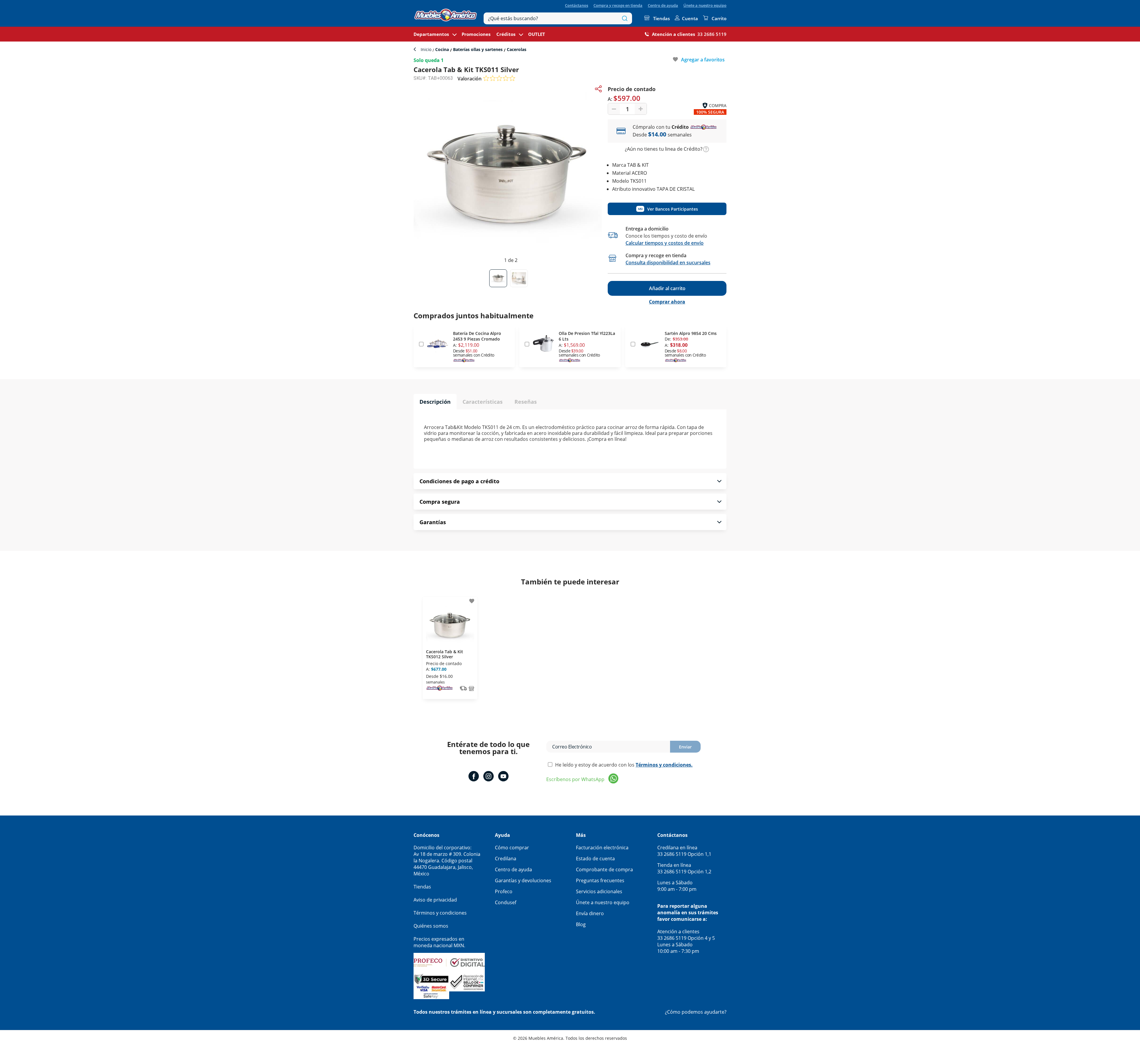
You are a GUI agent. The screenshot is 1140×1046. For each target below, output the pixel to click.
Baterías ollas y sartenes (478, 49)
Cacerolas (516, 49)
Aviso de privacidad (435, 899)
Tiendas (661, 18)
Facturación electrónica (602, 847)
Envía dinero (590, 913)
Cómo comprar (512, 847)
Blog (581, 924)
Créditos (505, 34)
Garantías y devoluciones (523, 880)
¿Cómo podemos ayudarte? (695, 1012)
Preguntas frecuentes (600, 880)
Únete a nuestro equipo (704, 5)
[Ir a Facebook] (473, 777)
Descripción (435, 401)
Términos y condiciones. (664, 765)
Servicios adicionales (599, 891)
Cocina (442, 49)
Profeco (503, 891)
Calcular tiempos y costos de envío (665, 243)
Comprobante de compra (604, 869)
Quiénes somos (431, 926)
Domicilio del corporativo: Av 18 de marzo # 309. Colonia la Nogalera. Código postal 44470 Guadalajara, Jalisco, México (447, 860)
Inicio (427, 49)
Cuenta (690, 18)
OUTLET (536, 34)
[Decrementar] (614, 109)
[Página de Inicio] (446, 13)
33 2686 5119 (711, 34)
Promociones (476, 34)
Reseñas (525, 401)
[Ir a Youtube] (503, 777)
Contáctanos (576, 5)
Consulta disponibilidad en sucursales (668, 262)
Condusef (505, 902)
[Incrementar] (641, 109)
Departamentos (431, 34)
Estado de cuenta (595, 858)
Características (483, 401)
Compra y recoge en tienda (617, 5)
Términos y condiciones (440, 913)
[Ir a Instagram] (488, 777)
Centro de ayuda (663, 5)
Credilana (505, 858)
